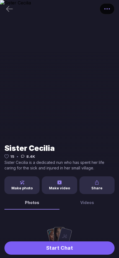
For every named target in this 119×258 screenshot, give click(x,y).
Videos (87, 202)
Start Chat (59, 248)
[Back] (9, 9)
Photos (32, 202)
